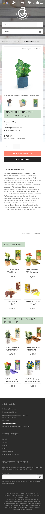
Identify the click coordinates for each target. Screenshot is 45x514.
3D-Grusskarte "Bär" (12, 302)
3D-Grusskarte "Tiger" (33, 302)
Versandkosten (20, 138)
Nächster (37, 49)
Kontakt (4, 439)
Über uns (5, 448)
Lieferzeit (5, 445)
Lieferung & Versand (9, 409)
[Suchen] (40, 24)
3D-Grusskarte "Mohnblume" (33, 270)
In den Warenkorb (22, 154)
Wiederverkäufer (8, 451)
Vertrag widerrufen (9, 423)
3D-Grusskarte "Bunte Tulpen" (12, 380)
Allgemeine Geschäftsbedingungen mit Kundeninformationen (15, 416)
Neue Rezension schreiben (12, 130)
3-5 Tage (13, 122)
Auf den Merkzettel (22, 160)
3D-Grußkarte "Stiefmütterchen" (32, 380)
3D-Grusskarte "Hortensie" (33, 348)
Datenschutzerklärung (9, 412)
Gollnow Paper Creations (10, 454)
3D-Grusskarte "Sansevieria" (12, 348)
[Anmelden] (39, 477)
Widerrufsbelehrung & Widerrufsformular (16, 426)
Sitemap (5, 442)
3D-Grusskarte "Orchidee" (12, 270)
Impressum (6, 420)
